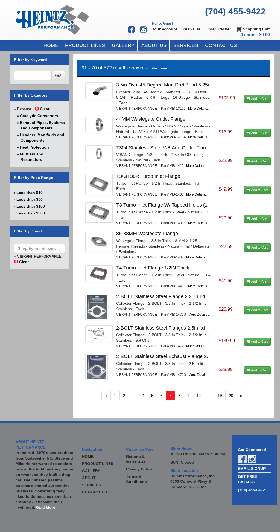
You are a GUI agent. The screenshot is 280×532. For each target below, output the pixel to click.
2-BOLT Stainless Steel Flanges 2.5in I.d (160, 328)
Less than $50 (29, 199)
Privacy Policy (139, 469)
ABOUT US (154, 45)
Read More (45, 507)
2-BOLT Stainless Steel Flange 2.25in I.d (160, 296)
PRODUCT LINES (85, 45)
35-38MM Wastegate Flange (147, 233)
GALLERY (123, 45)
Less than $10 (29, 192)
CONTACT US (221, 45)
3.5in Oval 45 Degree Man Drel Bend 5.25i (162, 85)
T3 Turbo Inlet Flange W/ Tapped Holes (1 (162, 205)
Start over (158, 68)
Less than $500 (30, 213)
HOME (50, 45)
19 (220, 395)
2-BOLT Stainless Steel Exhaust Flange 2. (162, 356)
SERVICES (185, 45)
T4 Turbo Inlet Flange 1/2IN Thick (152, 268)
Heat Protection (34, 147)
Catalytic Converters (39, 116)
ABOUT (89, 478)
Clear (44, 109)
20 (231, 395)
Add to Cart (259, 99)
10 (198, 395)
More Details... (198, 109)
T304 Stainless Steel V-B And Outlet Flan (161, 147)
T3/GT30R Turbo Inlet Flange (148, 176)
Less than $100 (30, 206)
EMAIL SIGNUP (252, 468)
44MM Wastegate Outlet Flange (150, 119)
